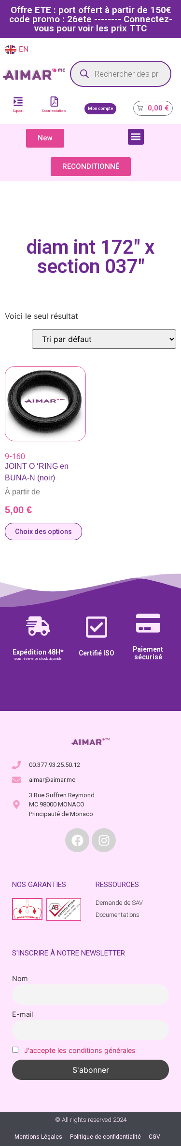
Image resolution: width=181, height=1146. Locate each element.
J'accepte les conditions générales (80, 1050)
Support (18, 111)
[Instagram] (104, 840)
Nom (20, 978)
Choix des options (43, 531)
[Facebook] (77, 840)
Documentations (54, 111)
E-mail (22, 1014)
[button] (136, 137)
